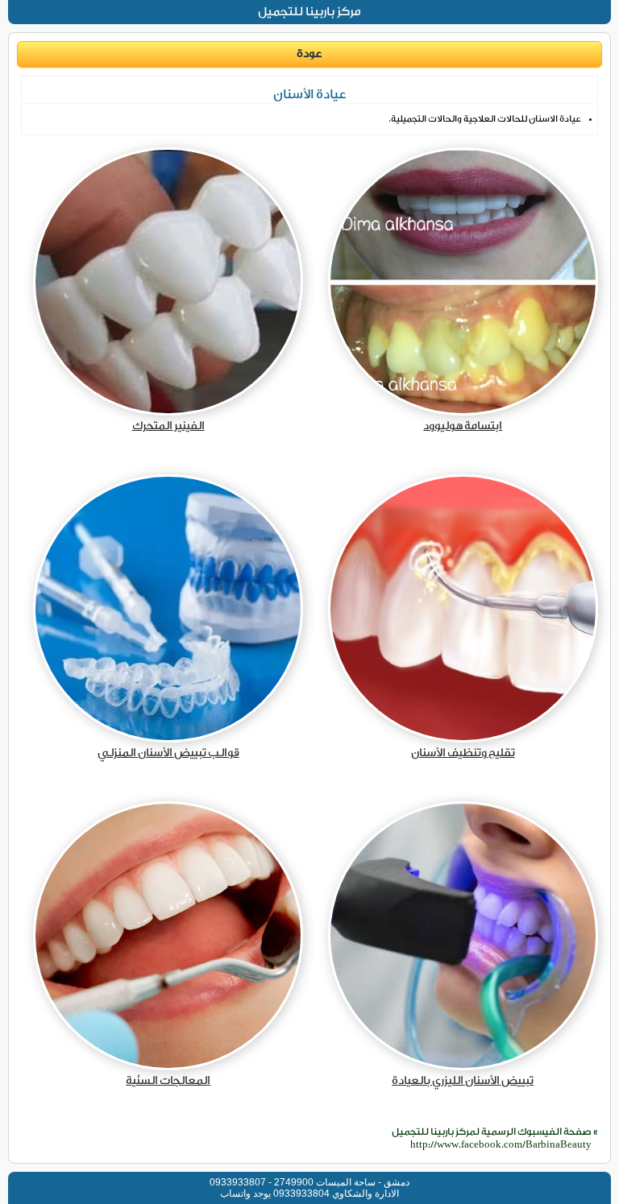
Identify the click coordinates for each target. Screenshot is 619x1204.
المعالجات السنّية (168, 1080)
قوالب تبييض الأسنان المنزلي (168, 753)
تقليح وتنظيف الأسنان (463, 753)
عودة (309, 54)
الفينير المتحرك (168, 426)
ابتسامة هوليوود (462, 426)
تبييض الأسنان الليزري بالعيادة (463, 1080)
